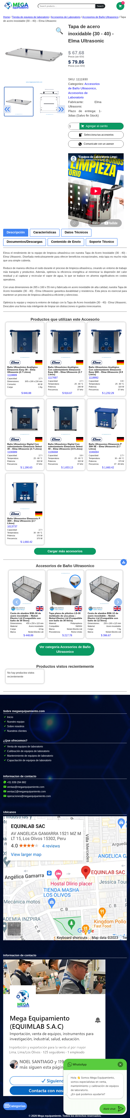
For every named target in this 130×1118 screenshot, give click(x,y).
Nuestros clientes (17, 731)
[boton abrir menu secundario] (123, 562)
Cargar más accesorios (65, 551)
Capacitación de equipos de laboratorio (29, 760)
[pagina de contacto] (54, 1095)
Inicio (10, 717)
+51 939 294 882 (16, 782)
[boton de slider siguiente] (116, 601)
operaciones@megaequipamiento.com (29, 796)
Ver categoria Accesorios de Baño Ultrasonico (65, 649)
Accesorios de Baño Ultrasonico (100, 17)
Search (100, 6)
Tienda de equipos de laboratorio (30, 17)
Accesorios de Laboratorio (65, 17)
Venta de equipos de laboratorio (25, 746)
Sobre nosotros (15, 726)
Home (6, 17)
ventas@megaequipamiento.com (25, 787)
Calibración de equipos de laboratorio (28, 751)
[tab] (15, 233)
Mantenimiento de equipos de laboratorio (30, 755)
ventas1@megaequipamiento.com (26, 791)
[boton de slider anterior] (14, 601)
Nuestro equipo (15, 721)
